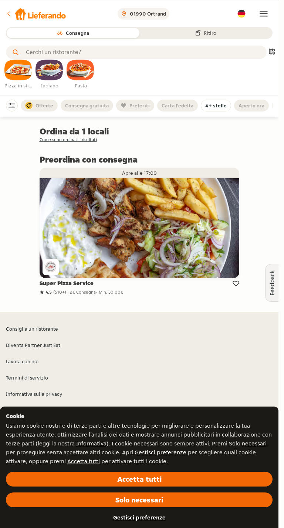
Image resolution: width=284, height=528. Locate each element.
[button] (36, 14)
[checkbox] (18, 74)
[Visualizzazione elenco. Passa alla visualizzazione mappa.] (271, 52)
